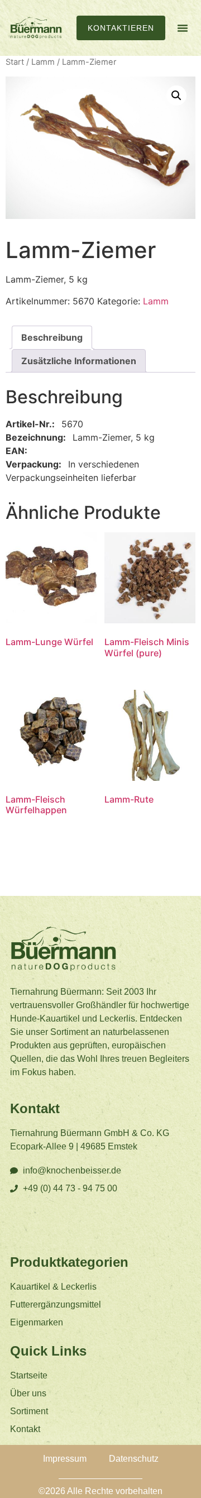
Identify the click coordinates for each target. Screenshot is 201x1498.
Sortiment (29, 1411)
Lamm (43, 62)
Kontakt (25, 1429)
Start (15, 62)
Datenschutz (134, 1458)
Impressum (65, 1458)
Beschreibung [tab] (52, 337)
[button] (182, 28)
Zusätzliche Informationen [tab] (78, 360)
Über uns (28, 1393)
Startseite (28, 1375)
